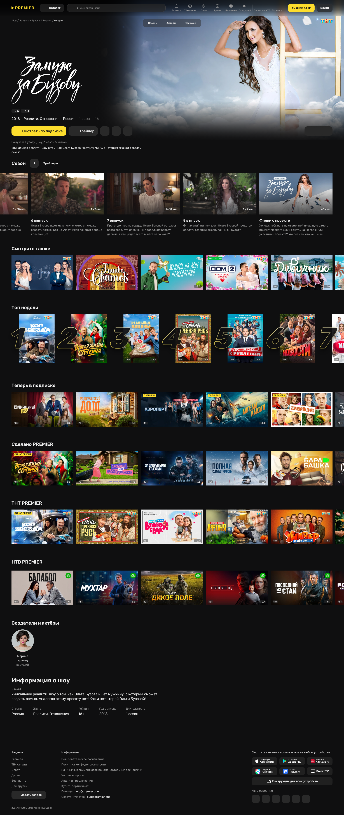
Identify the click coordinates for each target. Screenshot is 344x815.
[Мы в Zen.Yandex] (286, 799)
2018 (15, 118)
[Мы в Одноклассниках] (276, 799)
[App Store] (264, 761)
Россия (69, 118)
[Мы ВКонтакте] (266, 799)
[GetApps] (264, 771)
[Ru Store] (292, 771)
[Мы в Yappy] (306, 799)
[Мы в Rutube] (296, 799)
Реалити (31, 118)
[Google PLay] (292, 761)
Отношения (49, 118)
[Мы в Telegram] (256, 799)
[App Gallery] (320, 761)
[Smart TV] (320, 771)
